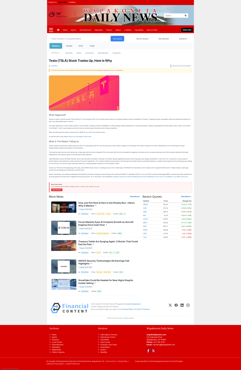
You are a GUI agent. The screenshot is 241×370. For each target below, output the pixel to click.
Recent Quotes (142, 39)
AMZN (145, 204)
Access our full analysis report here (79, 136)
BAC (144, 215)
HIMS (121, 214)
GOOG (145, 219)
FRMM (119, 233)
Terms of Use (111, 361)
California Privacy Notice (55, 364)
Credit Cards (100, 214)
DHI (110, 252)
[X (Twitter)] (170, 308)
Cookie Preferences (73, 364)
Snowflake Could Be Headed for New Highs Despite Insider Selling (105, 281)
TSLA (145, 237)
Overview (69, 53)
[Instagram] (188, 308)
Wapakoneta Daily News (68, 361)
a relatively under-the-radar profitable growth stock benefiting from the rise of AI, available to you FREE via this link (150, 177)
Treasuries (116, 53)
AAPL (145, 208)
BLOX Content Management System (156, 361)
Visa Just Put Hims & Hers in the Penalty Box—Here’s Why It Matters (106, 204)
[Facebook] (176, 308)
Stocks (69, 46)
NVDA (145, 230)
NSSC (121, 272)
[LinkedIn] (182, 308)
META (145, 223)
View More (134, 196)
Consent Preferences (10, 368)
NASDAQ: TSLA (80, 119)
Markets (56, 46)
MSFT (145, 226)
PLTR (117, 252)
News (79, 53)
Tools (92, 46)
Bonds (98, 252)
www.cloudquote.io (133, 304)
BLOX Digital (178, 361)
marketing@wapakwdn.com (164, 344)
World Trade (107, 272)
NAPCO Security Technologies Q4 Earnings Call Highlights (103, 262)
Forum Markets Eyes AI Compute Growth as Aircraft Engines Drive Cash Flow (106, 223)
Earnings (99, 272)
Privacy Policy (127, 309)
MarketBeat (84, 214)
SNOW (99, 291)
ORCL (145, 233)
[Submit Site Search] (185, 15)
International (103, 53)
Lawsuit (108, 214)
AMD (145, 212)
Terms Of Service (143, 309)
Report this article (56, 189)
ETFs (81, 46)
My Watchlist (164, 39)
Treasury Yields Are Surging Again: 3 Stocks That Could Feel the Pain (108, 243)
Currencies (89, 53)
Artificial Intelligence (103, 233)
